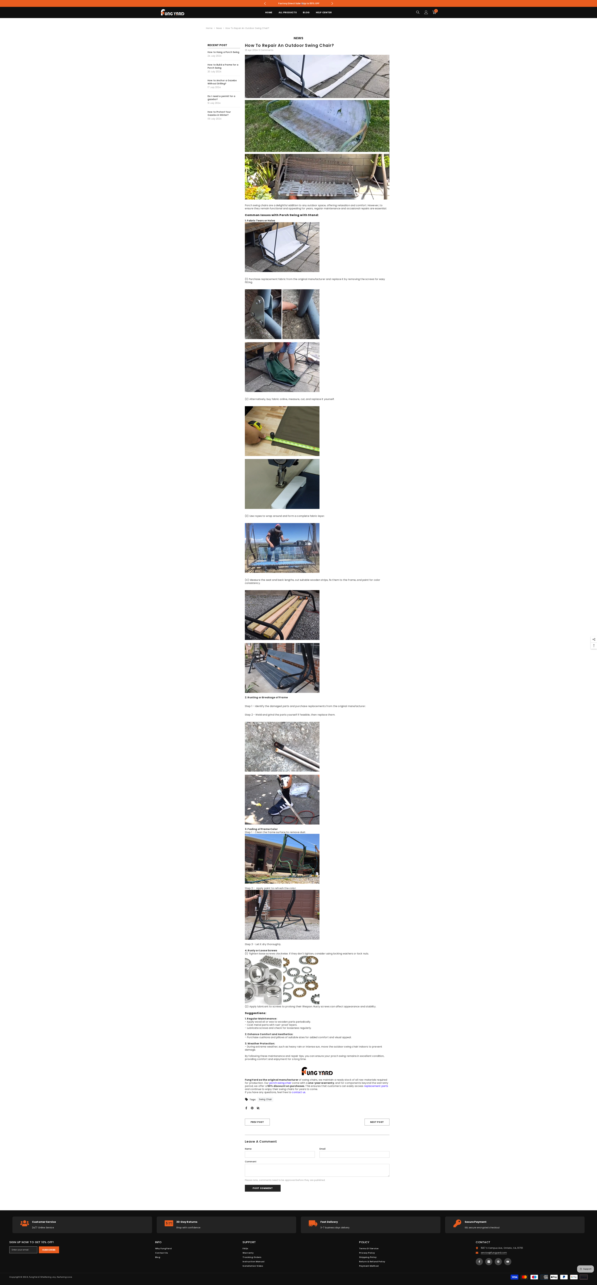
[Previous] (265, 3)
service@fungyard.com (494, 1252)
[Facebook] (246, 1107)
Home (209, 28)
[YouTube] (507, 1261)
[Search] (418, 12)
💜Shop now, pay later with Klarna (299, 3)
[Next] (332, 3)
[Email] (258, 1107)
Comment (250, 1161)
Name (248, 1148)
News (219, 28)
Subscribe (49, 1249)
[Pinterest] (252, 1107)
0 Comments (266, 50)
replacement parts (376, 1086)
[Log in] (426, 12)
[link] (82, 1225)
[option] (298, 3)
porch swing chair (280, 1083)
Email (322, 1148)
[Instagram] (488, 1261)
